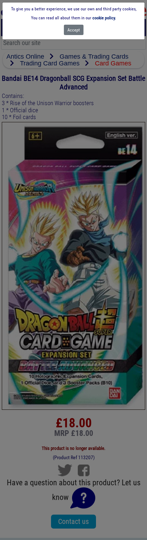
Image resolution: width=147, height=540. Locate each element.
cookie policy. (104, 17)
